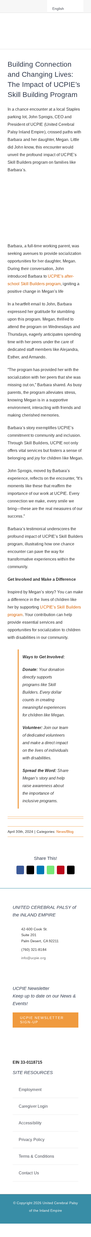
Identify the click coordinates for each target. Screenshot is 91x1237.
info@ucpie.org (33, 958)
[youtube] (33, 6)
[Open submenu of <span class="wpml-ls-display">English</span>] (74, 8)
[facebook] (9, 6)
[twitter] (17, 6)
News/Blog (65, 832)
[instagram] (25, 6)
